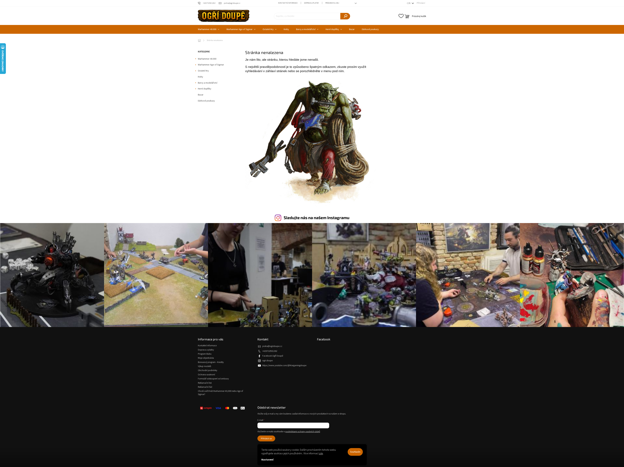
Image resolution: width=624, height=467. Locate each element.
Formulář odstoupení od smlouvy (213, 378)
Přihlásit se (266, 438)
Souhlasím (355, 452)
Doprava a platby (311, 3)
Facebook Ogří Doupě (272, 356)
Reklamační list (205, 383)
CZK (409, 3)
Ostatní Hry (203, 70)
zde (321, 453)
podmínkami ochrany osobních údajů (302, 431)
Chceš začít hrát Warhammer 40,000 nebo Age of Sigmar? (220, 392)
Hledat (345, 16)
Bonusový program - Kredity (211, 362)
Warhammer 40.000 (207, 59)
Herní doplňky (204, 88)
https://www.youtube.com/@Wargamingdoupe (284, 365)
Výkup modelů (204, 366)
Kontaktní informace (288, 3)
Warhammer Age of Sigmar (211, 64)
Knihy (200, 76)
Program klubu (332, 3)
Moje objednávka (206, 358)
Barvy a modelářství (207, 83)
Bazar (200, 94)
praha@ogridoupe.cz (272, 346)
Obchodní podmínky (207, 370)
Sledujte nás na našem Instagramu (316, 217)
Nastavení (267, 459)
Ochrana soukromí (206, 374)
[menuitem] (208, 29)
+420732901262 (269, 351)
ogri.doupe (267, 360)
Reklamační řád (205, 387)
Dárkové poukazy (206, 100)
